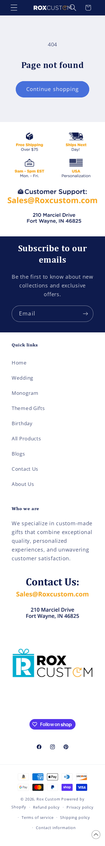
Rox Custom (48, 799)
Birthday (22, 423)
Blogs (18, 453)
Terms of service (37, 817)
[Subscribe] (85, 314)
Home (19, 362)
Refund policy (46, 807)
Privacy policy (80, 807)
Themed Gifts (28, 408)
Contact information (56, 827)
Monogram (25, 393)
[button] (14, 7)
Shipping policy (75, 817)
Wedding (22, 377)
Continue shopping (52, 89)
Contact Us (25, 468)
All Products (26, 438)
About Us (23, 484)
